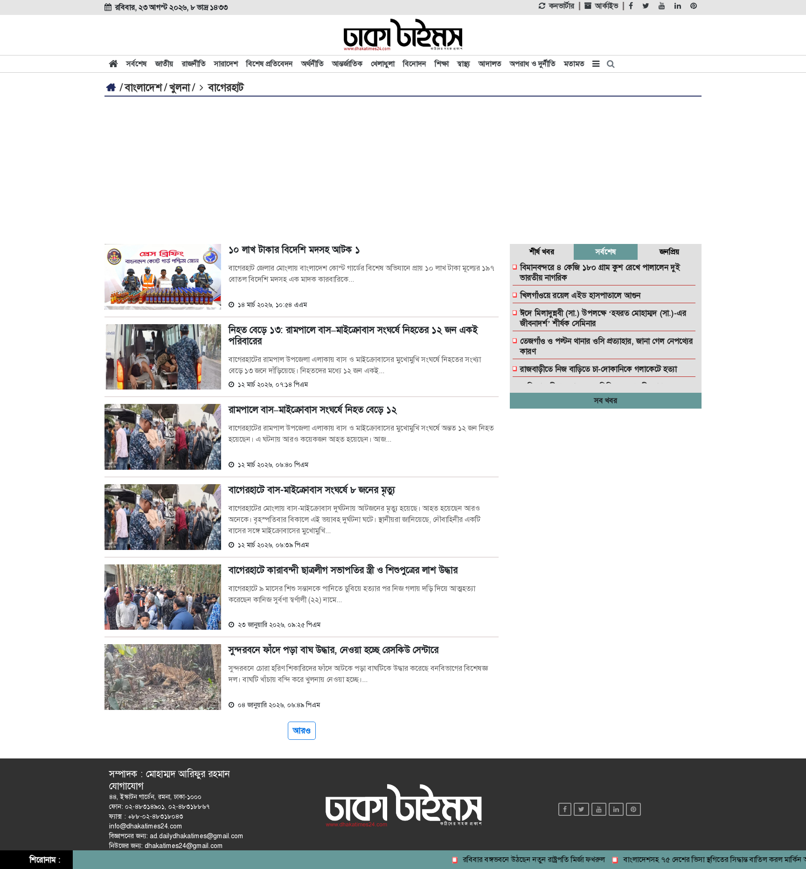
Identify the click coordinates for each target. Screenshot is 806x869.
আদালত (490, 64)
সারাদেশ (226, 64)
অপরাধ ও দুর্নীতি (533, 64)
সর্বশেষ (136, 64)
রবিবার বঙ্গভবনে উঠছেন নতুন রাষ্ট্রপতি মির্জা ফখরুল (519, 859)
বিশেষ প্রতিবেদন (269, 64)
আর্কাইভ (606, 6)
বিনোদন (414, 64)
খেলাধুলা (383, 64)
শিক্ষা (442, 64)
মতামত (574, 64)
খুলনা (179, 87)
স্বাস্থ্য (463, 64)
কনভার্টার (561, 6)
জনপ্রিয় (670, 252)
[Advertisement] (403, 166)
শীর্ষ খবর (541, 252)
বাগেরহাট (225, 87)
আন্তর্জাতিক (347, 64)
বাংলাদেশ (143, 87)
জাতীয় (164, 64)
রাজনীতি (194, 64)
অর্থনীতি (312, 64)
